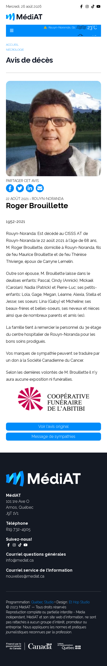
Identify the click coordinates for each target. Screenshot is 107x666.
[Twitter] (20, 188)
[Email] (40, 188)
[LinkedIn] (30, 188)
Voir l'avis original (53, 426)
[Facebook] (10, 188)
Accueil (12, 44)
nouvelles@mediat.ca (25, 576)
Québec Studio (42, 602)
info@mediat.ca (20, 560)
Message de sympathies (53, 436)
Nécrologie (15, 49)
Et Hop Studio (79, 602)
